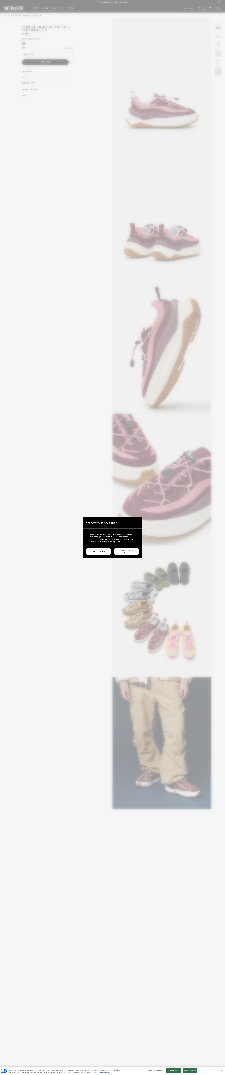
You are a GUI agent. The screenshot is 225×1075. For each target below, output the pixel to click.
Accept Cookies (190, 1070)
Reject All (173, 1070)
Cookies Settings (103, 1072)
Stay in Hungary (98, 551)
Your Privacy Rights (156, 1070)
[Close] (221, 1070)
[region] (112, 1071)
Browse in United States (126, 551)
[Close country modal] (138, 520)
